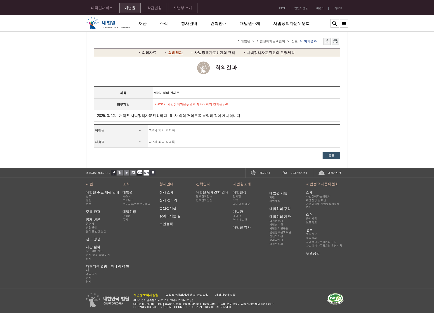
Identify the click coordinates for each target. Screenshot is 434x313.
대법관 (238, 211)
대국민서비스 (102, 8)
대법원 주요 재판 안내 (102, 192)
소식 (164, 23)
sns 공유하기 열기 (327, 41)
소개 (309, 192)
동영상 (90, 223)
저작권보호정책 (225, 294)
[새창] (337, 292)
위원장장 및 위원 (316, 200)
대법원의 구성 (280, 209)
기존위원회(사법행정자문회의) (323, 205)
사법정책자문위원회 (291, 23)
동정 (125, 219)
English (337, 8)
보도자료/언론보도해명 (136, 204)
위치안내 (264, 172)
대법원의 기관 (280, 216)
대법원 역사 (242, 227)
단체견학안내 (299, 172)
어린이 (320, 8)
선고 (88, 196)
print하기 (335, 41)
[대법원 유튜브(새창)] (126, 172)
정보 (309, 230)
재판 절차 (93, 247)
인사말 (237, 196)
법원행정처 (276, 220)
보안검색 (166, 224)
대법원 (130, 8)
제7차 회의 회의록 (162, 142)
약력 (235, 200)
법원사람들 (301, 8)
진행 (88, 200)
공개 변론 (93, 219)
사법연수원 (276, 224)
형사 (88, 258)
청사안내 (189, 23)
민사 (88, 277)
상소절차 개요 (94, 251)
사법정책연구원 (278, 228)
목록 (331, 155)
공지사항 (311, 218)
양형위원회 (276, 243)
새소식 (127, 196)
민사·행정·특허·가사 (98, 254)
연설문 (127, 215)
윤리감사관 (276, 240)
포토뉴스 (128, 200)
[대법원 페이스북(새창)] (113, 172)
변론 (88, 204)
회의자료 (149, 53)
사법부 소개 (182, 8)
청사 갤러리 (168, 200)
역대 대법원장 (241, 204)
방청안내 (91, 227)
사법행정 (274, 201)
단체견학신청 (204, 200)
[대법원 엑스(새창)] (120, 172)
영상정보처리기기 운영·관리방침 (186, 294)
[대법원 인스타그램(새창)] (133, 172)
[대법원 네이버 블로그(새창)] (139, 172)
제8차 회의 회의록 (162, 130)
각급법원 (154, 8)
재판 (143, 23)
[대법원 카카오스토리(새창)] (153, 172)
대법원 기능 (278, 193)
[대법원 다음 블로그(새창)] (146, 172)
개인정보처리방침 (146, 295)
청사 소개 (166, 192)
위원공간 (313, 253)
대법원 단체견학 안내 (212, 192)
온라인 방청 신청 (96, 231)
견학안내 (218, 23)
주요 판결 (93, 211)
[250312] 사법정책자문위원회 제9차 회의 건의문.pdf (191, 104)
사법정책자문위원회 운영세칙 (271, 53)
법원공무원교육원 (280, 232)
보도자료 (311, 222)
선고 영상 (93, 239)
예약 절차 (91, 273)
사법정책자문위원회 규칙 (214, 53)
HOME (282, 8)
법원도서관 (276, 236)
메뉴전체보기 (344, 23)
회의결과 (175, 53)
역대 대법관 (240, 219)
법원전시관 (334, 172)
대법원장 (129, 211)
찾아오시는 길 (170, 216)
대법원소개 (250, 23)
